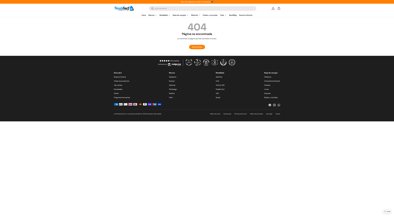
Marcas (151, 15)
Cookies (277, 114)
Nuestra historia (245, 15)
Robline (172, 93)
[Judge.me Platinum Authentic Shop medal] (189, 62)
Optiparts (172, 77)
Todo (222, 15)
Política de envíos (215, 114)
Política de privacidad (256, 114)
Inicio (144, 15)
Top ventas (118, 85)
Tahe (171, 97)
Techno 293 (220, 85)
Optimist (219, 77)
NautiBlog (233, 15)
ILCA (217, 81)
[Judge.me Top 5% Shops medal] (223, 62)
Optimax (172, 85)
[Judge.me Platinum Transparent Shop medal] (197, 62)
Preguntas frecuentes (122, 97)
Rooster (172, 81)
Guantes (267, 93)
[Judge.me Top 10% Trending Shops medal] (232, 62)
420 (217, 93)
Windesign (173, 89)
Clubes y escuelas (210, 15)
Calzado (267, 85)
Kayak (218, 97)
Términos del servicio (240, 114)
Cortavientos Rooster (272, 81)
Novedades (118, 89)
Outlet (116, 93)
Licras (266, 89)
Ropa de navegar (179, 15)
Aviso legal (269, 114)
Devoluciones (227, 114)
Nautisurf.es (122, 114)
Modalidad (163, 15)
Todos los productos (121, 81)
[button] (279, 8)
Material (194, 15)
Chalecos (267, 77)
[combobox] (202, 8)
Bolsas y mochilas (271, 97)
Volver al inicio (197, 47)
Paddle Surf (220, 89)
